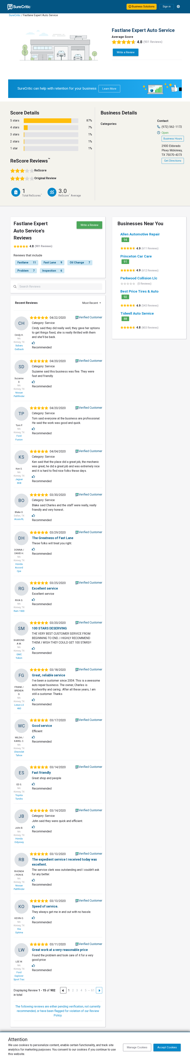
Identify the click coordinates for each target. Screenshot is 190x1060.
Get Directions (172, 160)
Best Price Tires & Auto (139, 291)
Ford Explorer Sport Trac (19, 976)
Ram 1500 (19, 611)
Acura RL (19, 519)
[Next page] (99, 990)
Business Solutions (143, 6)
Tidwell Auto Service (137, 313)
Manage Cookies (137, 1047)
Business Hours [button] (172, 138)
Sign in (167, 6)
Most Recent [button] (90, 303)
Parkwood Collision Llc (138, 278)
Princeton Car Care (136, 256)
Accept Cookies (167, 1047)
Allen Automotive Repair (140, 234)
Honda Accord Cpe (19, 567)
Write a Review (126, 52)
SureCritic (15, 15)
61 (92, 990)
